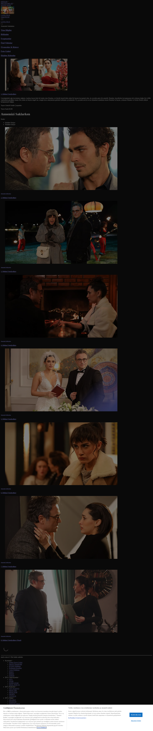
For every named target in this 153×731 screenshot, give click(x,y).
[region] (76, 718)
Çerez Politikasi (41, 727)
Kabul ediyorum (136, 715)
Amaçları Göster (136, 720)
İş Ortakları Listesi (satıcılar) (77, 718)
